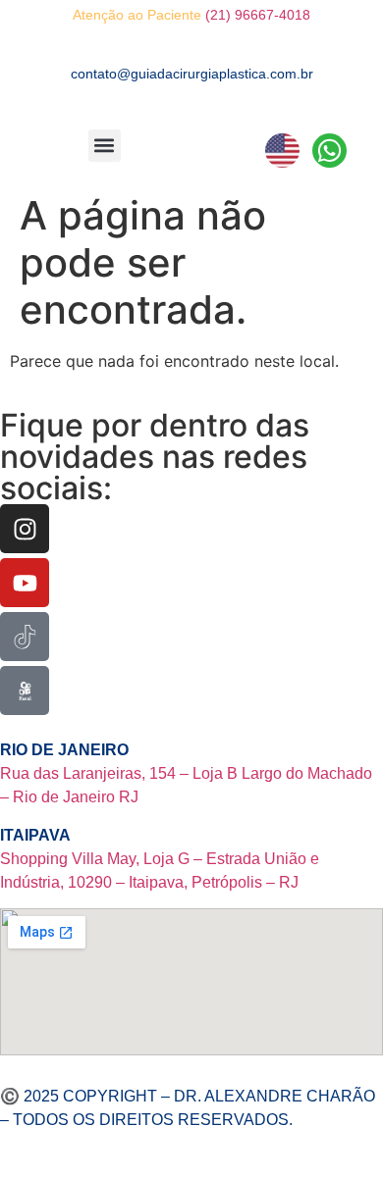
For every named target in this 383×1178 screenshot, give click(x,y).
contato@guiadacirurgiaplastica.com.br (192, 73)
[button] (104, 145)
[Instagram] (24, 528)
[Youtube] (24, 582)
